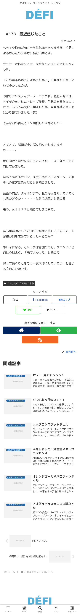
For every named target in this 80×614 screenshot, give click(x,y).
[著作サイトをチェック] (21, 330)
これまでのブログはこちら (20, 283)
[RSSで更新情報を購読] (40, 339)
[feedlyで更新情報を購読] (58, 330)
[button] (52, 310)
